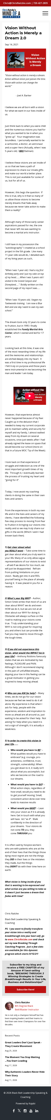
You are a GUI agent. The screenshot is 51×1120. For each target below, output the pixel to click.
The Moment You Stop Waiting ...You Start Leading (22, 1059)
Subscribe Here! (25, 989)
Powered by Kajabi (25, 1103)
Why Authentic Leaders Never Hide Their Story (25, 1073)
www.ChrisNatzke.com (20, 939)
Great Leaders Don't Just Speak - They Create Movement (23, 1044)
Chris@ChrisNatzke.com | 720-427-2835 (25, 3)
